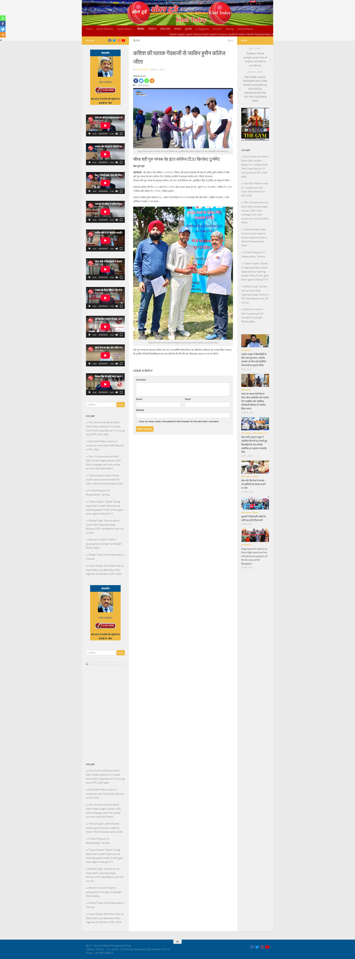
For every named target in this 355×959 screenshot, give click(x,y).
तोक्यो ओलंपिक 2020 (260, 433)
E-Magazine (202, 28)
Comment (141, 379)
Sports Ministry (105, 28)
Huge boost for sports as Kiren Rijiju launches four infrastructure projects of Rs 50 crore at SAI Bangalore (254, 556)
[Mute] (116, 133)
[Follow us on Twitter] (114, 40)
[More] (152, 80)
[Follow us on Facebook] (109, 40)
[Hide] (1, 40)
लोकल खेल (165, 28)
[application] (105, 125)
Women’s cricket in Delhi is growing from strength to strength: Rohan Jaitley (104, 543)
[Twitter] (141, 80)
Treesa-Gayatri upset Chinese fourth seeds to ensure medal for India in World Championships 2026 (104, 479)
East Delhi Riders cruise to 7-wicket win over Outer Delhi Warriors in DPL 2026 (105, 445)
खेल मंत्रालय (246, 350)
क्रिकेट (140, 28)
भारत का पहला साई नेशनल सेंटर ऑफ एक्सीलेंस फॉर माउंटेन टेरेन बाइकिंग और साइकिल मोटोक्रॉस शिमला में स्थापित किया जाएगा (255, 401)
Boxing (230, 28)
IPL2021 (217, 28)
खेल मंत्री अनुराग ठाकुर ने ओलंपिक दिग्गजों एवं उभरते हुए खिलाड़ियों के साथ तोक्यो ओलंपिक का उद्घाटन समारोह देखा (254, 445)
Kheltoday (142, 69)
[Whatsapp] (146, 80)
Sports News (124, 28)
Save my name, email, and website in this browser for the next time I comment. (179, 421)
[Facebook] (135, 80)
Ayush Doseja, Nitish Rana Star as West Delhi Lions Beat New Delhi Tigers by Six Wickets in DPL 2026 (105, 569)
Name (140, 399)
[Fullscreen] (121, 133)
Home (89, 28)
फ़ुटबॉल (188, 28)
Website (140, 410)
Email (188, 399)
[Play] (89, 133)
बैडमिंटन (152, 28)
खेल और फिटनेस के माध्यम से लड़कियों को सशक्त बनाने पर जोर (253, 484)
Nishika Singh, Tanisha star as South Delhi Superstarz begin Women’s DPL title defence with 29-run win (255, 294)
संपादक (177, 28)
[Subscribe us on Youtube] (123, 40)
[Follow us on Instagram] (118, 40)
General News (245, 28)
